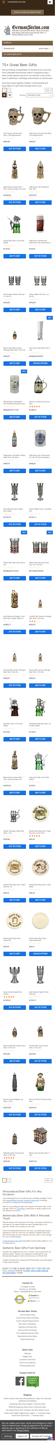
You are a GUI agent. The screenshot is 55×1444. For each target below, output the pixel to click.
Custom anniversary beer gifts (12, 1241)
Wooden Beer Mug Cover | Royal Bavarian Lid (14, 886)
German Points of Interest (27, 1330)
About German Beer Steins (27, 1336)
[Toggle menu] (3, 3)
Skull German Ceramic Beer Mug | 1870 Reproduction (40, 134)
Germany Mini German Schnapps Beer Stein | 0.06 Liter (14, 671)
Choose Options (40, 363)
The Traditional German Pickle (27, 1333)
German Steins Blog (27, 1315)
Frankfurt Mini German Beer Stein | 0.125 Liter (38, 1047)
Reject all (22, 1436)
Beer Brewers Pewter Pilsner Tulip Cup (39, 993)
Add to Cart (40, 149)
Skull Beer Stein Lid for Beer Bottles (13, 725)
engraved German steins (31, 1200)
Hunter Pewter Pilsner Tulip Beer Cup (40, 510)
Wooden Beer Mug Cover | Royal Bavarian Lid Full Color (40, 832)
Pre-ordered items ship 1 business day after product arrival (27, 1410)
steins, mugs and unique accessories (25, 1272)
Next (48, 90)
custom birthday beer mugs (14, 1200)
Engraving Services (27, 1339)
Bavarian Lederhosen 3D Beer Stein (39, 403)
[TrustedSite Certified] (34, 1296)
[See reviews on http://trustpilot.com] (32, 1382)
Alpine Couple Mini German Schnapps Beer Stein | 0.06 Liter (14, 349)
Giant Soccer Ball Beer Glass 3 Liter (39, 349)
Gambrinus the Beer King (27, 1327)
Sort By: (22, 95)
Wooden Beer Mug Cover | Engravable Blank (38, 939)
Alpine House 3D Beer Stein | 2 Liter (39, 1154)
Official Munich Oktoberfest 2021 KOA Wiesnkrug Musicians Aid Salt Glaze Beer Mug (14, 403)
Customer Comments (27, 1360)
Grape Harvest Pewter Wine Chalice (12, 993)
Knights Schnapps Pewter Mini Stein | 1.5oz (13, 832)
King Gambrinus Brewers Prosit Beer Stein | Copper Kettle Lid (14, 617)
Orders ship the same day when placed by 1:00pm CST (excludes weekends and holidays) (27, 1400)
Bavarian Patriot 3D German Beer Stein (40, 1100)
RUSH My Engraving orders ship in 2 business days (27, 1407)
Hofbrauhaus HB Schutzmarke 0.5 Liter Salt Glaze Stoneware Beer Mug (39, 456)
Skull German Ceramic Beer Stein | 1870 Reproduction (12, 134)
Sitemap (27, 1353)
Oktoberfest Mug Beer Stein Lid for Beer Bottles (40, 725)
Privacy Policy (23, 1430)
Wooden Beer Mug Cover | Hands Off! (12, 939)
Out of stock (15, 149)
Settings (8, 1436)
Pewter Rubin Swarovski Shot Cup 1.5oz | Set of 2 (39, 564)
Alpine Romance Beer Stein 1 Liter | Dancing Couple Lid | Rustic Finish (13, 778)
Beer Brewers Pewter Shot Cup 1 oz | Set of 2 (14, 295)
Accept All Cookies (41, 1436)
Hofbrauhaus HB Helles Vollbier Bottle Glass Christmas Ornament (14, 456)
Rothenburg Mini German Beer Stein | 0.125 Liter (13, 1154)
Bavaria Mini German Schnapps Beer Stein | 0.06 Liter (39, 671)
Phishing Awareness (27, 1366)
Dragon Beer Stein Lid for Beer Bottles (14, 242)
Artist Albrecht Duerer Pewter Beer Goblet (13, 510)
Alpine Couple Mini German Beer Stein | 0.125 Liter (14, 1047)
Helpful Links (27, 1357)
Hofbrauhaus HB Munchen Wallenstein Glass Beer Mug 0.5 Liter (40, 242)
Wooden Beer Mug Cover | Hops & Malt (40, 886)
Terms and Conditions (27, 1363)
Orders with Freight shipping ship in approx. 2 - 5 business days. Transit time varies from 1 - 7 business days (27, 1414)
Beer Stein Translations (27, 1324)
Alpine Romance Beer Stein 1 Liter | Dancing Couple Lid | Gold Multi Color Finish (14, 188)
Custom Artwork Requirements (27, 1321)
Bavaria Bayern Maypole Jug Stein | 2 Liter (13, 1100)
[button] (27, 48)
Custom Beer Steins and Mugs (27, 1318)
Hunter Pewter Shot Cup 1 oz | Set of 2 (39, 295)
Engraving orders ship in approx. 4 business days (27, 1404)
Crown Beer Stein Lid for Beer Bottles (39, 778)
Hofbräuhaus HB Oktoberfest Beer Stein (39, 188)
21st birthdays (21, 1209)
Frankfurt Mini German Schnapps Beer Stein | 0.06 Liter (40, 617)
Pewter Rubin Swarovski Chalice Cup (14, 564)
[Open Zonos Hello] (49, 1438)
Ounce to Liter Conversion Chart (27, 12)
